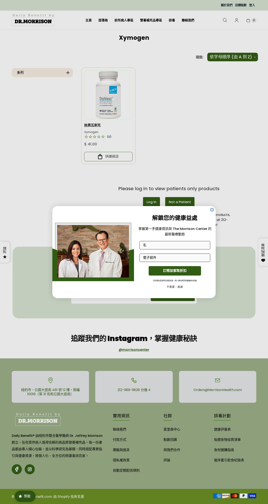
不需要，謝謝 (175, 287)
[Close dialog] (212, 209)
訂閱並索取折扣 (175, 270)
